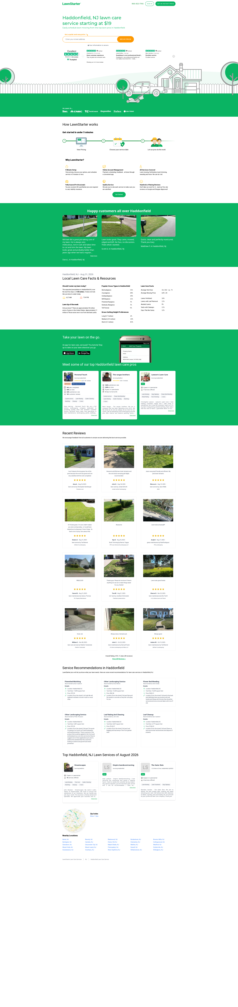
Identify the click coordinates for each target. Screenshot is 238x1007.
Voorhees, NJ (89, 850)
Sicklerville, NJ (158, 847)
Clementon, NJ (135, 842)
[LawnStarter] (71, 4)
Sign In (149, 4)
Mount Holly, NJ (67, 847)
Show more (94, 415)
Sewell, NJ (134, 847)
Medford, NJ (157, 845)
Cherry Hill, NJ (112, 842)
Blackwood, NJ (113, 839)
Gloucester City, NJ (91, 845)
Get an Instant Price (165, 4)
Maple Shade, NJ (113, 845)
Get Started (119, 194)
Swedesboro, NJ (67, 850)
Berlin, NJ (65, 839)
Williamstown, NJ (136, 850)
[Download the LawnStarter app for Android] (84, 353)
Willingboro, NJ (158, 850)
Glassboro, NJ (67, 845)
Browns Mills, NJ (158, 839)
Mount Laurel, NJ (90, 847)
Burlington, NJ (66, 842)
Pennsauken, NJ (113, 847)
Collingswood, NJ (159, 842)
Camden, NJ (89, 842)
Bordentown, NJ (136, 839)
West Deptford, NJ (114, 850)
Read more (93, 256)
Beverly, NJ (89, 839)
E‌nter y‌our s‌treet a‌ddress (75, 39)
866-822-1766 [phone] (138, 4)
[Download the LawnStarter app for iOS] (68, 353)
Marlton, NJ (134, 845)
